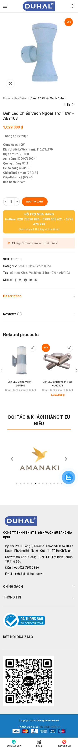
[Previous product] (64, 104)
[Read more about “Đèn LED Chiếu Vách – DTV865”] (32, 348)
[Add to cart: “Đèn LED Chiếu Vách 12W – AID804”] (69, 348)
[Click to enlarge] (10, 83)
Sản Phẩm (20, 98)
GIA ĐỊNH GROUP (49, 727)
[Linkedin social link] (30, 280)
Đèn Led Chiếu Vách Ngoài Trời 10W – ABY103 (40, 272)
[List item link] (39, 567)
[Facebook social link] (15, 280)
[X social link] (20, 280)
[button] (16, 483)
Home (7, 98)
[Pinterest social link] (25, 280)
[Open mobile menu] (5, 6)
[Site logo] (39, 6)
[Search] (73, 6)
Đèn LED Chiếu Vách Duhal (48, 98)
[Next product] (73, 104)
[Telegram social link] (36, 280)
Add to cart (34, 201)
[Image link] (21, 520)
